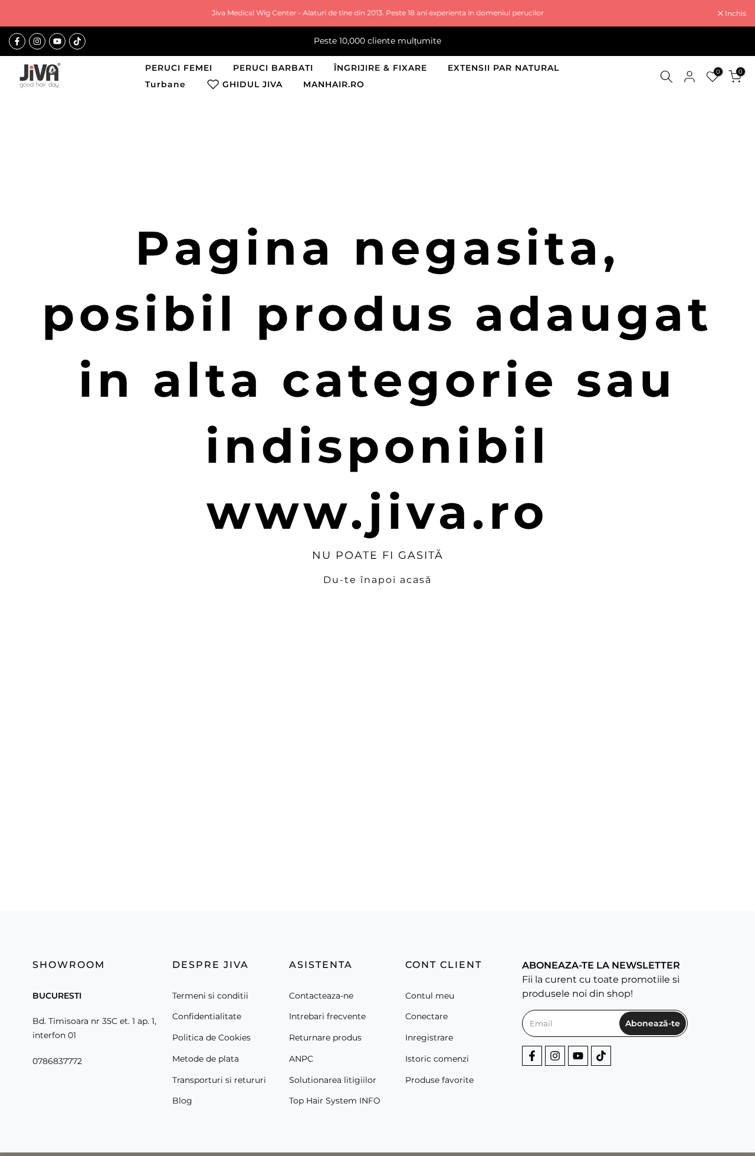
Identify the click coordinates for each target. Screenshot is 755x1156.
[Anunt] (377, 13)
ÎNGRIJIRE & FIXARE (380, 67)
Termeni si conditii (210, 995)
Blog (182, 1100)
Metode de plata (205, 1058)
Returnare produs (325, 1037)
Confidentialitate (206, 1016)
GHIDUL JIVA (252, 84)
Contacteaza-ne (321, 995)
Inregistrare (429, 1037)
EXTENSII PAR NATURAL (503, 67)
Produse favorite (439, 1080)
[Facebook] (17, 41)
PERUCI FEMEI (178, 67)
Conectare (426, 1016)
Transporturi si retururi (219, 1080)
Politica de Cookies (211, 1037)
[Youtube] (57, 41)
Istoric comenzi (437, 1058)
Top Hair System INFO (334, 1100)
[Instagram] (37, 41)
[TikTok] (77, 41)
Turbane (165, 84)
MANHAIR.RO (334, 84)
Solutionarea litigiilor (332, 1080)
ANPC (301, 1058)
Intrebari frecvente (327, 1016)
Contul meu (429, 995)
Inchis (25, 13)
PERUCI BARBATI (273, 67)
